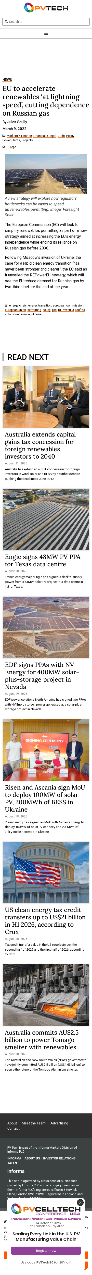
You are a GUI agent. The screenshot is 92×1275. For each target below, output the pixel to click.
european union (15, 310)
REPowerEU (66, 310)
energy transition (39, 305)
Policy (70, 136)
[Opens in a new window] (16, 1171)
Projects (27, 140)
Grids (61, 136)
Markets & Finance (19, 136)
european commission (68, 305)
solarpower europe (17, 314)
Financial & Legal (44, 136)
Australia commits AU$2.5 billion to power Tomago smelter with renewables (42, 1039)
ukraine (36, 314)
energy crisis (18, 305)
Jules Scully (17, 122)
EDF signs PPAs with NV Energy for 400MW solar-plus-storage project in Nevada (42, 676)
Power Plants (11, 140)
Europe (11, 147)
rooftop (80, 310)
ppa (54, 310)
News (7, 80)
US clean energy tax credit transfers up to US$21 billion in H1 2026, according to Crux (45, 921)
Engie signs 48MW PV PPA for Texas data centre (42, 560)
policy (47, 310)
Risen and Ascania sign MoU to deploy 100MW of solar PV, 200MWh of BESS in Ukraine (45, 798)
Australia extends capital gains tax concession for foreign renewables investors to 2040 (40, 445)
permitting (34, 310)
